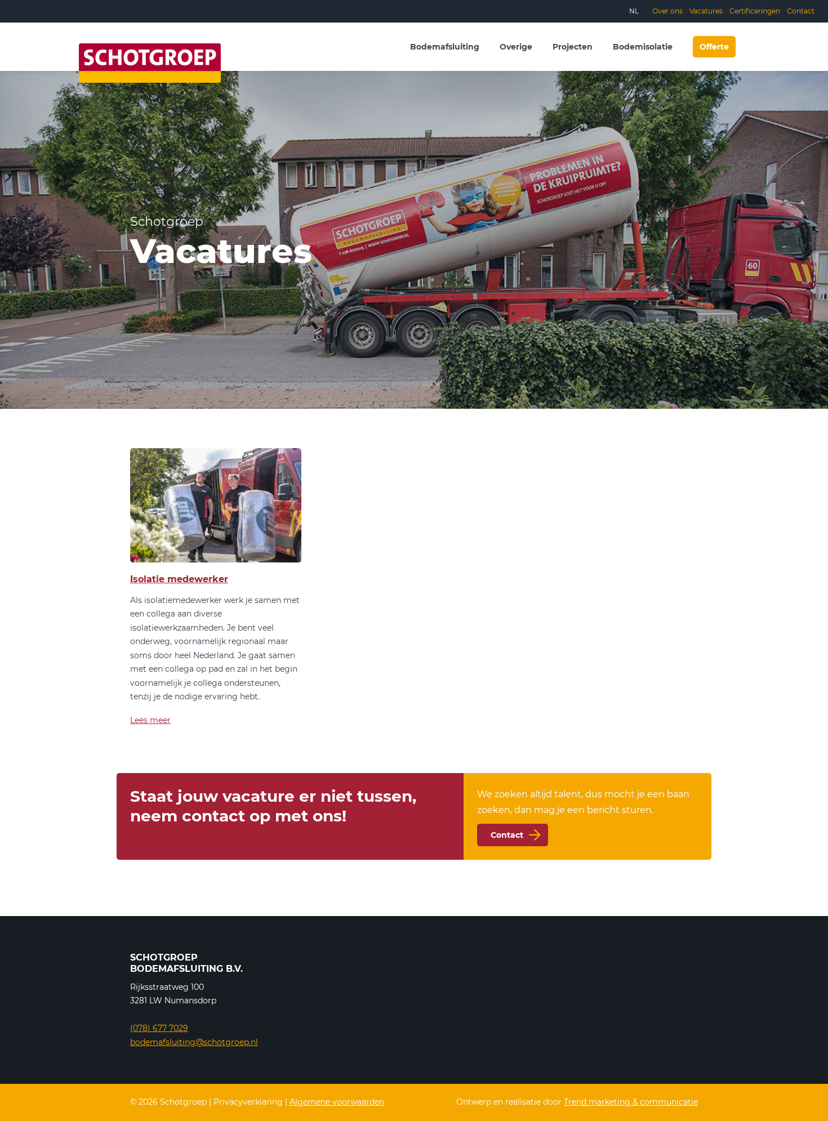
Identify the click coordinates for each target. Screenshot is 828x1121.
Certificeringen (754, 11)
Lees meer (150, 720)
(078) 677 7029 (159, 1028)
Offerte (714, 47)
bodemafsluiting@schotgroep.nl (194, 1042)
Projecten (573, 47)
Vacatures (706, 11)
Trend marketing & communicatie (631, 1102)
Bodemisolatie (643, 47)
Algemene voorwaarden (337, 1102)
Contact (800, 11)
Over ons (667, 11)
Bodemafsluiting (444, 47)
